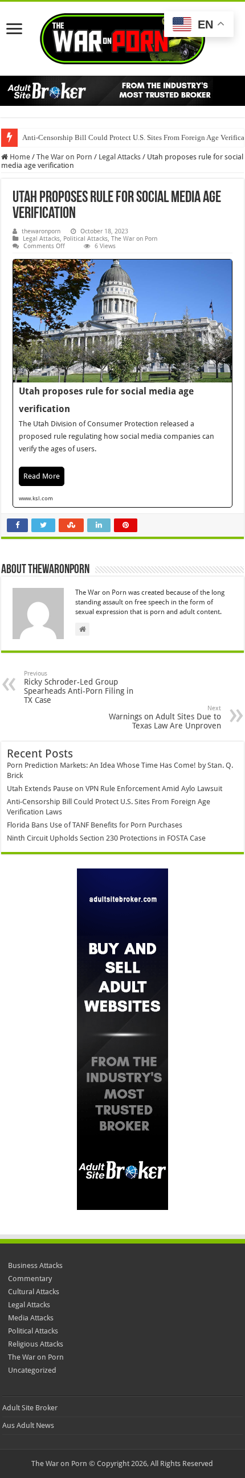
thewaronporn (41, 231)
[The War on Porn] (122, 36)
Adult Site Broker (30, 1407)
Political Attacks (85, 238)
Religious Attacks (35, 1344)
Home (19, 157)
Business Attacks (35, 1265)
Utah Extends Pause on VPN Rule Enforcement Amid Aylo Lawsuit (114, 788)
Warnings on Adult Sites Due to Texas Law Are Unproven (165, 717)
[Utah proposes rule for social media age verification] (122, 383)
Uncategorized (32, 1370)
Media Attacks (31, 1318)
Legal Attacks (120, 157)
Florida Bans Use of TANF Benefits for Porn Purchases (94, 825)
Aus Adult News (28, 1425)
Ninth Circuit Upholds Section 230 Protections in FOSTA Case (106, 838)
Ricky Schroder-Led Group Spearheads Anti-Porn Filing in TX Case (78, 687)
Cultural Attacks (33, 1291)
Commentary (30, 1278)
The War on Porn (64, 157)
